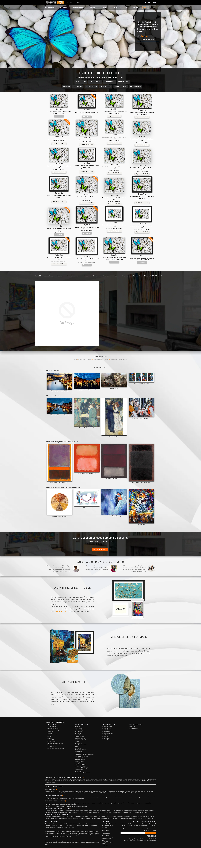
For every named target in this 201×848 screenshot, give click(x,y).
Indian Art (50, 733)
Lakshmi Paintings (79, 736)
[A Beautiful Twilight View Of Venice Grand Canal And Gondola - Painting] (59, 381)
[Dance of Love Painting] (114, 502)
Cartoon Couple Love (87, 507)
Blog (127, 7)
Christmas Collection (80, 759)
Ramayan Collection (80, 761)
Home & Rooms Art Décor (79, 7)
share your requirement (63, 611)
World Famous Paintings (81, 749)
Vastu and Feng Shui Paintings (82, 773)
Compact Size (142, 110)
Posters (104, 7)
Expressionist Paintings (53, 728)
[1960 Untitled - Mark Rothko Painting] (114, 460)
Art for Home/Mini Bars (108, 733)
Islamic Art (50, 731)
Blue (75, 359)
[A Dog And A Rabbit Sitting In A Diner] (141, 407)
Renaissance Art (52, 745)
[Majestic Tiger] (141, 506)
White (125, 359)
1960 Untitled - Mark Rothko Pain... (114, 479)
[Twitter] (148, 836)
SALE (154, 7)
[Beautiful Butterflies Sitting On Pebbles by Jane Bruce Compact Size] (142, 101)
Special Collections (63, 7)
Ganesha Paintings (79, 735)
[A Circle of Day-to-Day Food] (59, 502)
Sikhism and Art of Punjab (81, 768)
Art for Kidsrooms (106, 731)
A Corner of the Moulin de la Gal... (87, 428)
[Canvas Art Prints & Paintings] (65, 801)
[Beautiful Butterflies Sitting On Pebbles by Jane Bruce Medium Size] (114, 155)
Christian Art (78, 746)
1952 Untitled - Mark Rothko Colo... (59, 482)
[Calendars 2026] (56, 789)
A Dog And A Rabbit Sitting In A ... (141, 418)
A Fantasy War (114, 388)
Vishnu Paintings (79, 733)
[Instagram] (152, 836)
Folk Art (50, 738)
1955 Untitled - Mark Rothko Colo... (86, 473)
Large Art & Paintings (80, 764)
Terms (103, 832)
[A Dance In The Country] (114, 416)
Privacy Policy (105, 835)
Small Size (59, 109)
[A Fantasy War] (114, 380)
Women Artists (78, 751)
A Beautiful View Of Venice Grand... (86, 390)
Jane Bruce (144, 36)
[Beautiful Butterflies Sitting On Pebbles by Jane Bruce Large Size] (86, 128)
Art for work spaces (107, 740)
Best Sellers (136, 7)
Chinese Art (78, 748)
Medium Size (59, 136)
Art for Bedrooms (106, 728)
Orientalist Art (51, 740)
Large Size (87, 137)
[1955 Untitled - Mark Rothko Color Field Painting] (87, 458)
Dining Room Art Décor (85, 359)
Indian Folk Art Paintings (81, 758)
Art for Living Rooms (107, 726)
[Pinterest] (155, 836)
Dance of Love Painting (114, 516)
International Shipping (107, 837)
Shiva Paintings (78, 731)
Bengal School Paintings (81, 745)
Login (66, 3)
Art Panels (77, 726)
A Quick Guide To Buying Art (109, 824)
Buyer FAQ (104, 827)
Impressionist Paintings (54, 730)
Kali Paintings (78, 771)
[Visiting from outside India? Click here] (83, 777)
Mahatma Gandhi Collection (82, 740)
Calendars (145, 7)
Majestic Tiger (141, 524)
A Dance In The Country (114, 437)
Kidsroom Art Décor (116, 359)
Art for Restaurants (107, 735)
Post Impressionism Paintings (55, 743)
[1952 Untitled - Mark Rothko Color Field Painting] (59, 462)
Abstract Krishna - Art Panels (141, 383)
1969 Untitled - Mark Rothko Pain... (141, 482)
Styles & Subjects (49, 7)
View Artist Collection (148, 40)
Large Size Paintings (117, 7)
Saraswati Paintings (80, 738)
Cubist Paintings (52, 726)
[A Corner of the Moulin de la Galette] (87, 412)
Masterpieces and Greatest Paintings (84, 754)
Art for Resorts (106, 736)
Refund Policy (105, 830)
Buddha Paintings (79, 730)
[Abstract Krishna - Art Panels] (141, 377)
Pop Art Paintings (52, 741)
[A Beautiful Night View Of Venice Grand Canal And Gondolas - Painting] (59, 406)
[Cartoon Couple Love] (87, 497)
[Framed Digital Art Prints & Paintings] (70, 808)
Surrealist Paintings (52, 746)
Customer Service (106, 838)
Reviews (104, 828)
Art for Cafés (105, 738)
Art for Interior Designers (135, 730)
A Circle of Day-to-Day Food (59, 516)
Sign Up (70, 3)
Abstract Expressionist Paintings (56, 748)
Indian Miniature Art (52, 735)
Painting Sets (78, 763)
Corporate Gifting (133, 728)
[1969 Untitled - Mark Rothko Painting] (141, 462)
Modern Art (50, 736)
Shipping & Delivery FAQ (108, 825)
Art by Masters (93, 7)
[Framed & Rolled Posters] (62, 795)
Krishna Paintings (79, 728)
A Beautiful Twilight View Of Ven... (59, 391)
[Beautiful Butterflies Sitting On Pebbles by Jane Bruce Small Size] (59, 101)
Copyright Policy (106, 833)
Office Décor (132, 726)
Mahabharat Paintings (80, 753)
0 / (147, 3)
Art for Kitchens (106, 730)
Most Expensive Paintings (81, 756)
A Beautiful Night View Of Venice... (59, 415)
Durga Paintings (79, 769)
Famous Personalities (80, 766)
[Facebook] (150, 836)
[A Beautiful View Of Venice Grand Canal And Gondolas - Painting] (87, 381)
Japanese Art (78, 743)
